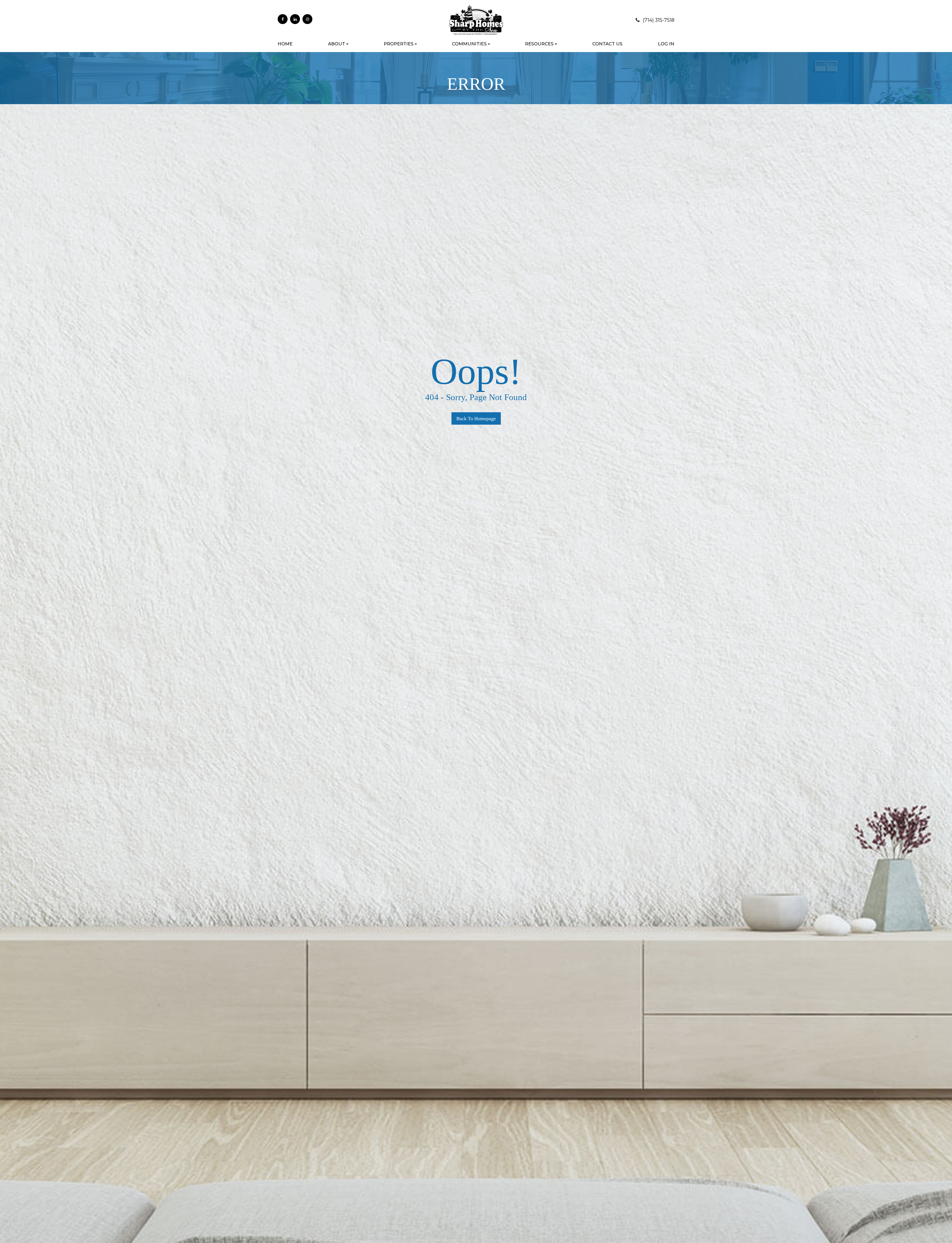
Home (285, 44)
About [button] (336, 44)
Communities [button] (469, 44)
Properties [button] (399, 44)
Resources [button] (539, 44)
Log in (666, 44)
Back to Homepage (476, 418)
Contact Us (607, 44)
